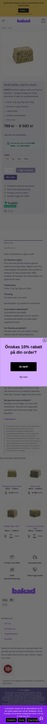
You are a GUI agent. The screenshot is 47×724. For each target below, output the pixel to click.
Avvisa (21, 720)
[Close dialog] (44, 340)
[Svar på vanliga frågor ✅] (41, 718)
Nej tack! (23, 377)
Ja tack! (23, 366)
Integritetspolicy (34, 720)
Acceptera (11, 720)
